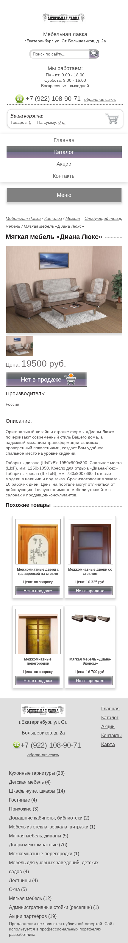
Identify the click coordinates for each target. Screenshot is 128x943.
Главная (64, 140)
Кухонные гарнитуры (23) (37, 773)
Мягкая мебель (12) (30, 898)
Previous (16, 342)
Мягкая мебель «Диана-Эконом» (90, 661)
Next (115, 342)
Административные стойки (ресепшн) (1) (54, 907)
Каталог (64, 152)
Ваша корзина (26, 115)
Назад (15, 286)
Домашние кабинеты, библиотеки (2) (49, 817)
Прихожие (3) (23, 808)
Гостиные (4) (23, 799)
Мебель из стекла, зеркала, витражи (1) (52, 826)
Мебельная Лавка (23, 218)
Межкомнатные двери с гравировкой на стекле (38, 571)
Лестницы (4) (23, 880)
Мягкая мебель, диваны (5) (38, 835)
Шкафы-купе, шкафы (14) (37, 791)
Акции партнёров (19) (33, 916)
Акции (64, 164)
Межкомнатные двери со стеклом (90, 571)
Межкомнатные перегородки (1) (44, 853)
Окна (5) (18, 889)
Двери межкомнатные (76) (38, 844)
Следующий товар (103, 218)
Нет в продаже (38, 590)
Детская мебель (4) (30, 782)
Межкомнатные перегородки (37, 661)
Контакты (64, 176)
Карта (108, 744)
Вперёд (112, 286)
